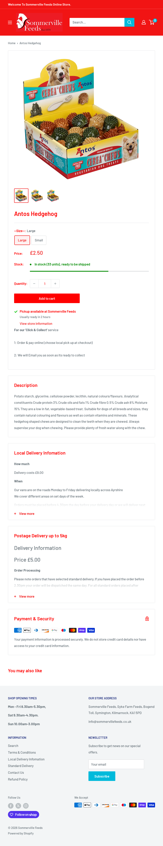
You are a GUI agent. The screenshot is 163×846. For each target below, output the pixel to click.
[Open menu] (10, 22)
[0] (151, 22)
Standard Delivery (21, 766)
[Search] (129, 22)
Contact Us (16, 772)
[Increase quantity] (55, 283)
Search (13, 745)
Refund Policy (18, 779)
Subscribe (101, 776)
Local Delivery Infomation (26, 759)
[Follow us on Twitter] (18, 806)
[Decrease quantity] (34, 283)
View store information (36, 323)
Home (12, 43)
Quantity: (20, 283)
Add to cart (47, 298)
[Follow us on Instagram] (26, 806)
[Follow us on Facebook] (11, 806)
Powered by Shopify (21, 833)
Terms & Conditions (22, 752)
